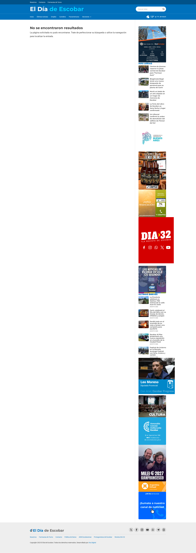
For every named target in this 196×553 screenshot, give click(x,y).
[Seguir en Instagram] (142, 530)
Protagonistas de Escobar (103, 537)
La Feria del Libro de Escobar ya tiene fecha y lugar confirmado (157, 107)
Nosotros (33, 2)
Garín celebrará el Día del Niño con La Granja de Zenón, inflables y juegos (158, 313)
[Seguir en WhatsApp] (153, 530)
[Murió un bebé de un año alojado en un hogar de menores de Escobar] (143, 95)
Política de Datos (70, 537)
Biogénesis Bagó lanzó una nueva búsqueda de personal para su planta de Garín (157, 83)
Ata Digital (92, 542)
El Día (57, 9)
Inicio (32, 17)
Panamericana (74, 17)
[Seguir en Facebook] (136, 530)
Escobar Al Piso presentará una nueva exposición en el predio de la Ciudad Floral (157, 338)
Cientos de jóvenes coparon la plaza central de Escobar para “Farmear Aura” (157, 71)
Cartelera (62, 17)
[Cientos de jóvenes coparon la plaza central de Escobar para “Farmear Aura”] (143, 70)
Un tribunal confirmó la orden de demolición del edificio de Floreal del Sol (157, 118)
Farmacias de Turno (55, 2)
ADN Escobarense (85, 537)
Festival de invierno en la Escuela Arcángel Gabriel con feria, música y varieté (158, 351)
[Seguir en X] (131, 530)
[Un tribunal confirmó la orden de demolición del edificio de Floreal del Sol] (143, 118)
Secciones (85, 17)
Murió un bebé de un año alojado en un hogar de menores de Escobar (157, 96)
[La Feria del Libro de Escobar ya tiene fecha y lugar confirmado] (143, 107)
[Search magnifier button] (163, 9)
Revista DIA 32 (120, 537)
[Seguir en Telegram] (158, 530)
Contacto (42, 2)
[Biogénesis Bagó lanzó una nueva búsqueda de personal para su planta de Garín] (143, 83)
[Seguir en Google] (164, 530)
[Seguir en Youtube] (147, 530)
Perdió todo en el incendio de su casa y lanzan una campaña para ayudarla (157, 325)
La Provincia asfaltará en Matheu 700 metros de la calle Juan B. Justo (157, 300)
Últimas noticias (42, 17)
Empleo (53, 17)
